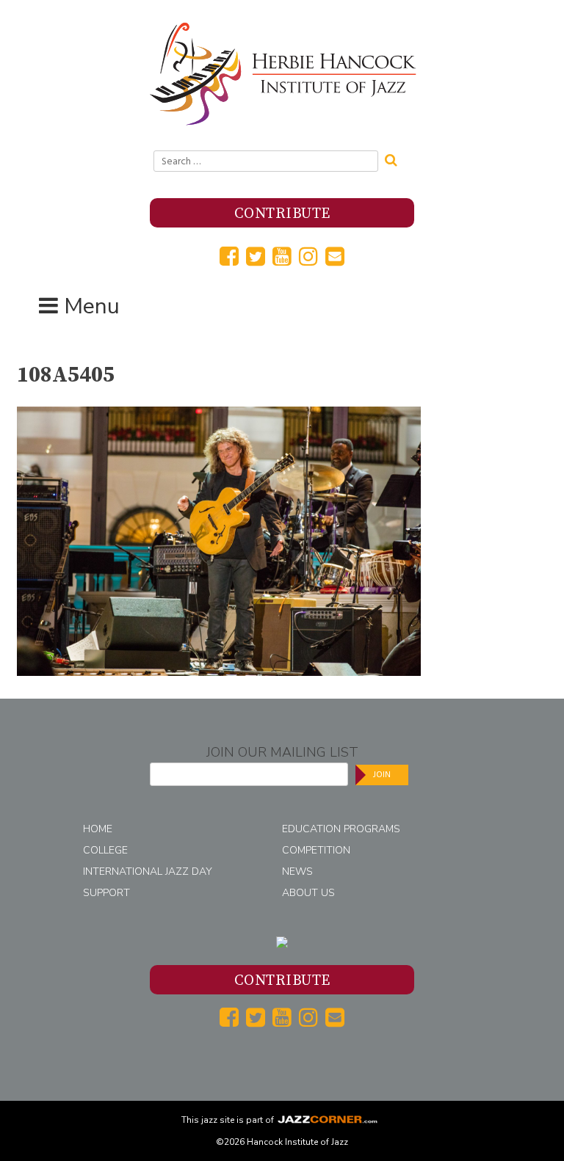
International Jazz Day (147, 871)
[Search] (396, 158)
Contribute (282, 214)
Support (106, 893)
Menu (92, 306)
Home (97, 829)
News (297, 871)
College (105, 850)
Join (382, 775)
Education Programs (341, 829)
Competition (316, 850)
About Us (308, 893)
